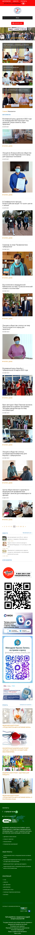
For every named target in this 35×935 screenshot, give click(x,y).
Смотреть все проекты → (26, 704)
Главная (4, 111)
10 (20, 526)
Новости (15, 1)
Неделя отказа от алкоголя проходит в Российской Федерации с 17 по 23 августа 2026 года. (19, 544)
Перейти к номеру (15, 715)
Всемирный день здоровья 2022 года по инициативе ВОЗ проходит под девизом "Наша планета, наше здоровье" (17, 121)
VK (29, 911)
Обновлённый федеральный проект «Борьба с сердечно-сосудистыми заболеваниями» (15, 750)
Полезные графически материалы (11, 892)
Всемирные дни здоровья (17, 926)
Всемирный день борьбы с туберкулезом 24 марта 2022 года (15, 369)
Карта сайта (17, 933)
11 (23, 526)
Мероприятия (6, 1)
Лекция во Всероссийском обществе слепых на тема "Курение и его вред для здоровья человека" (16, 155)
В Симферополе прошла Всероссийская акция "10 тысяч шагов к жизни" (17, 203)
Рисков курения (7, 841)
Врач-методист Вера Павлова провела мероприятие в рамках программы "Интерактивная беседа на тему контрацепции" (17, 407)
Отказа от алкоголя (8, 839)
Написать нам (18, 23)
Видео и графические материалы (17, 931)
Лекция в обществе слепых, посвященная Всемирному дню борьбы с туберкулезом (14, 453)
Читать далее (7, 146)
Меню (17, 17)
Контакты (24, 1)
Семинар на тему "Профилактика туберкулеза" (15, 246)
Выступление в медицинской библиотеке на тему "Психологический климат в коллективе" (17, 286)
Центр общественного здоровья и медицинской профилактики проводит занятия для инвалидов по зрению (16, 492)
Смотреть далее (7, 47)
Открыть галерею (19, 715)
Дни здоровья (6, 884)
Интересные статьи (8, 889)
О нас (4, 879)
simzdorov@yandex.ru (10, 816)
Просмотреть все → (28, 532)
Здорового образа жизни (9, 836)
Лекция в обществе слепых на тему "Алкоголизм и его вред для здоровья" (16, 327)
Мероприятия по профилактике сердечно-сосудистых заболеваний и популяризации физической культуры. (18, 552)
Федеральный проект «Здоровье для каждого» (15, 864)
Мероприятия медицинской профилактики (17, 928)
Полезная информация (17, 929)
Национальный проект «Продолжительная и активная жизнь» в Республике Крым (17, 797)
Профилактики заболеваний (10, 844)
